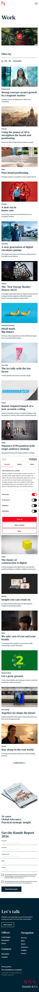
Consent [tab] (7, 464)
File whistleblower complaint (11, 970)
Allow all (19, 519)
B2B (6, 61)
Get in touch (7, 925)
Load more (19, 763)
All (2, 61)
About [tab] (32, 464)
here (23, 877)
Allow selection (19, 525)
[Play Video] (19, 36)
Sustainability (17, 61)
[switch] (34, 500)
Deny (19, 531)
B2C (10, 61)
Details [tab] (19, 464)
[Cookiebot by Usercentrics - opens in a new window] (29, 459)
